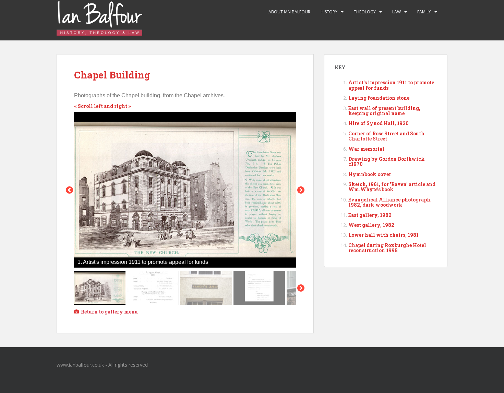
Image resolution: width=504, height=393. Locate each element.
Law (396, 12)
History (329, 12)
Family (424, 12)
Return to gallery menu (109, 311)
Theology (365, 12)
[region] (185, 208)
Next (301, 288)
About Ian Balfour (289, 12)
